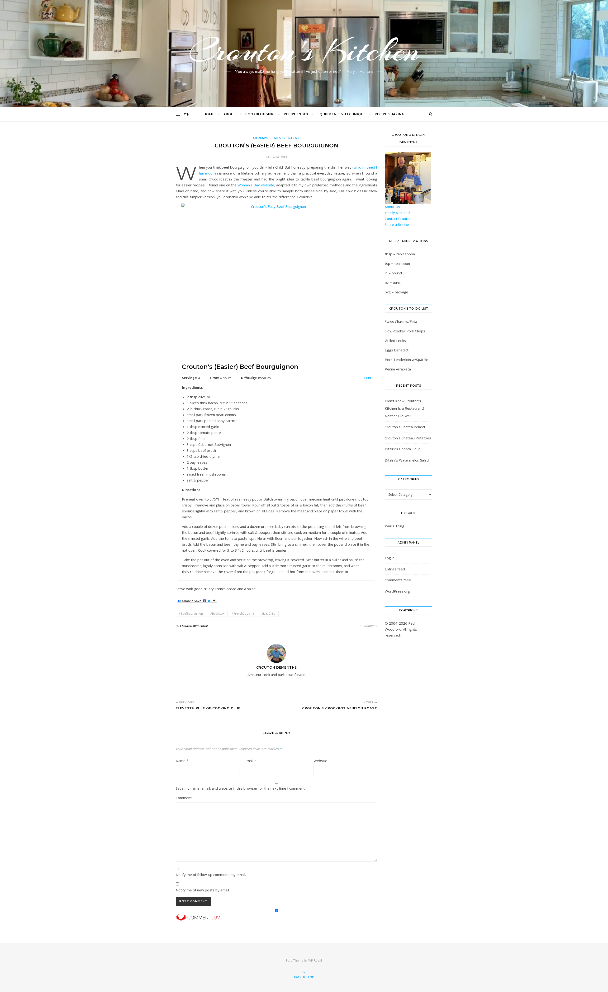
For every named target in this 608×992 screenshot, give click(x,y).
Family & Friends (398, 212)
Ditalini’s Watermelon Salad (407, 460)
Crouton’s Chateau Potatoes (408, 438)
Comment (184, 797)
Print (367, 378)
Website (320, 760)
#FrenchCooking (243, 614)
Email (250, 760)
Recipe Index (296, 114)
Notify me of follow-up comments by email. (211, 874)
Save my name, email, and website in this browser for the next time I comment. (240, 788)
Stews (294, 138)
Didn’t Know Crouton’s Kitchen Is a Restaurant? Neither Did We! (405, 408)
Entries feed (395, 569)
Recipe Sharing (389, 114)
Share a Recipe (397, 224)
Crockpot (262, 138)
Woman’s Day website (256, 185)
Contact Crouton (398, 218)
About (229, 114)
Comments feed (398, 580)
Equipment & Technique (342, 114)
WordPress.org (397, 591)
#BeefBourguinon (191, 614)
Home (209, 114)
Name (182, 760)
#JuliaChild (268, 614)
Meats (280, 138)
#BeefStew (217, 614)
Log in (389, 557)
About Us (392, 206)
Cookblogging (260, 114)
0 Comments (368, 625)
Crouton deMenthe (194, 625)
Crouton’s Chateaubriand (405, 426)
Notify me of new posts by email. (203, 890)
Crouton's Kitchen (304, 50)
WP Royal (315, 960)
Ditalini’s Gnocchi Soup (403, 449)
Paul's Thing (394, 526)
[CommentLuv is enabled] (276, 917)
